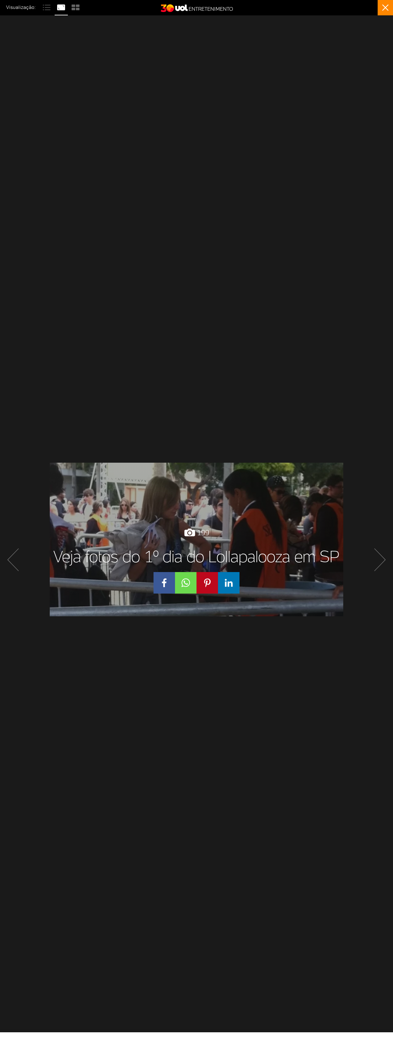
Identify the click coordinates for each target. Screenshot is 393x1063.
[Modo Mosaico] (75, 6)
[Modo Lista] (47, 6)
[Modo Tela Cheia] (62, 6)
